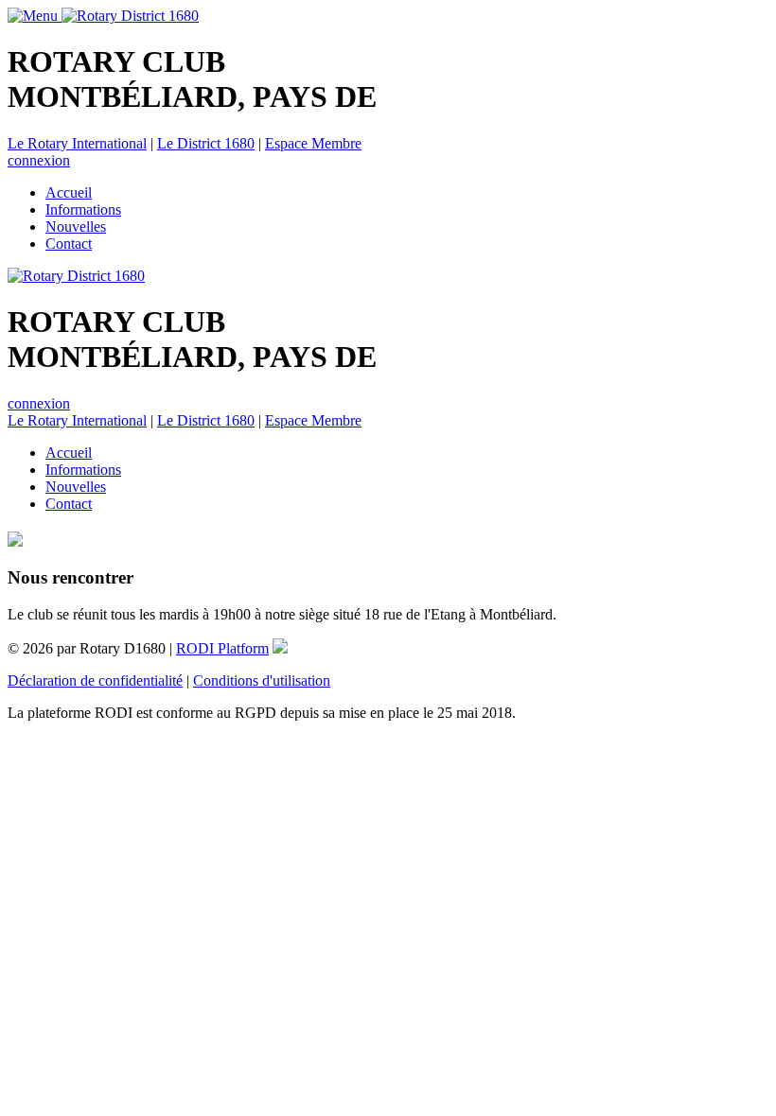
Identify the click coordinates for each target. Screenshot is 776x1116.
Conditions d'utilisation (261, 680)
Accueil (68, 192)
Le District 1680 (206, 143)
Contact (68, 243)
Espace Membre (313, 143)
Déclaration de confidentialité (95, 680)
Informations (83, 209)
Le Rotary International (77, 143)
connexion (39, 160)
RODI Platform (222, 648)
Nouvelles (75, 226)
